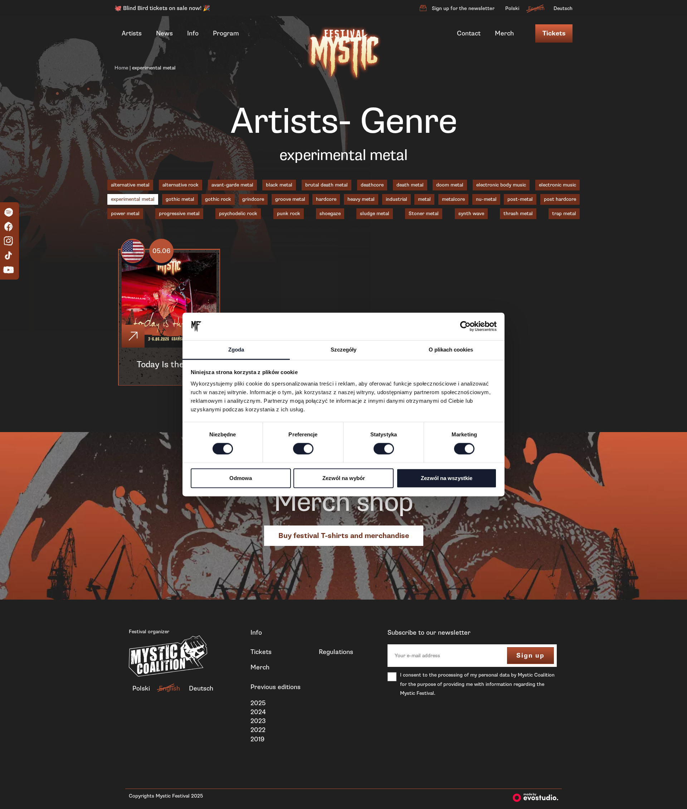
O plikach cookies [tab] (451, 350)
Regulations (336, 652)
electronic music (557, 185)
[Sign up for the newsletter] (423, 8)
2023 (258, 721)
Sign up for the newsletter (463, 8)
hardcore (326, 199)
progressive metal (179, 213)
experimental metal (133, 199)
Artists (132, 33)
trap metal (564, 213)
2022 (257, 730)
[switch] (303, 449)
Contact (469, 33)
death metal (410, 185)
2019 (257, 739)
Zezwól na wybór (343, 478)
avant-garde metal (232, 185)
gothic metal (180, 199)
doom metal (449, 185)
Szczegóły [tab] (343, 350)
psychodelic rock (238, 213)
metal (424, 199)
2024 (258, 712)
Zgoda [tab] (236, 350)
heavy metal (361, 199)
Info (193, 33)
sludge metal (374, 213)
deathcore (372, 185)
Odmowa (240, 478)
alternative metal (130, 185)
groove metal (290, 199)
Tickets (553, 33)
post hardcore (560, 199)
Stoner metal (424, 213)
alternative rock (180, 185)
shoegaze (330, 213)
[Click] (133, 336)
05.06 (161, 251)
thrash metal (518, 213)
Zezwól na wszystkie (446, 478)
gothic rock (218, 199)
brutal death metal (326, 185)
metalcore (453, 199)
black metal (279, 185)
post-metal (520, 199)
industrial (396, 199)
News (164, 33)
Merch (504, 33)
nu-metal (486, 199)
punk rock (288, 213)
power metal (125, 213)
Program (226, 33)
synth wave (471, 213)
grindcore (253, 199)
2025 (257, 703)
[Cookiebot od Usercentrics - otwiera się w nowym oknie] (465, 326)
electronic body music (501, 185)
